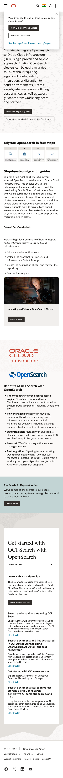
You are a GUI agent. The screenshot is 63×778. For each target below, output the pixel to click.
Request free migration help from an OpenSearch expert (29, 119)
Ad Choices (28, 753)
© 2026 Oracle (10, 748)
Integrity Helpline (31, 758)
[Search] (38, 6)
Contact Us (47, 758)
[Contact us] (57, 6)
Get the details (12, 503)
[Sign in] (51, 6)
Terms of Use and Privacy (34, 748)
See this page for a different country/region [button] (29, 43)
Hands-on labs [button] (15, 564)
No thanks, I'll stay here (20, 35)
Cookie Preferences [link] (12, 753)
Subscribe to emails (12, 758)
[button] (6, 6)
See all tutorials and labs (20, 602)
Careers (40, 753)
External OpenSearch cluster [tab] (18, 227)
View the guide (15, 319)
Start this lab (14, 635)
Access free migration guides (18, 111)
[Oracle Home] (13, 6)
